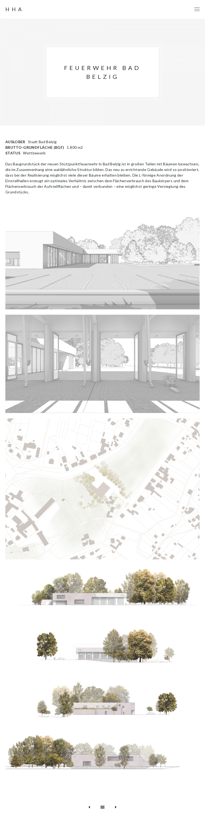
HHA (14, 9)
